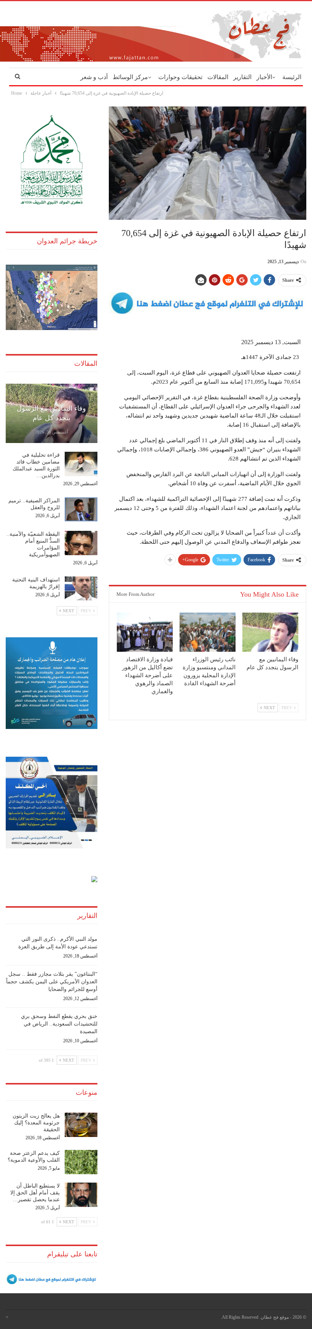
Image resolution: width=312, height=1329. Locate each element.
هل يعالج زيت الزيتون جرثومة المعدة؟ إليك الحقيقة (36, 1122)
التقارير (242, 77)
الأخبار (264, 77)
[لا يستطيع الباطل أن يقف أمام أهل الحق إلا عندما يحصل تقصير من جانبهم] (81, 1195)
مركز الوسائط (130, 77)
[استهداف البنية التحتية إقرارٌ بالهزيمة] (81, 588)
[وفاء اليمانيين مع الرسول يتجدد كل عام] (270, 632)
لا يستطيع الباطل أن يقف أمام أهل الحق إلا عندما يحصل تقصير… (35, 1192)
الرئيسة (291, 77)
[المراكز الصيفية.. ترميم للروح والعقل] (81, 509)
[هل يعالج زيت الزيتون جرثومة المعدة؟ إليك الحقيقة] (81, 1125)
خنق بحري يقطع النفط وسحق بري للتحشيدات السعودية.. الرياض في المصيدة (59, 1023)
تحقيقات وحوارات (180, 77)
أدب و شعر (94, 77)
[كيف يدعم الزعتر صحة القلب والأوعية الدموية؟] (81, 1162)
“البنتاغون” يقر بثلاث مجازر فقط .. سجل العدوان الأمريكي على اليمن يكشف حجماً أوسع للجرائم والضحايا (51, 981)
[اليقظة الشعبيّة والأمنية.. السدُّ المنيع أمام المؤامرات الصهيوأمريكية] (81, 543)
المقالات (217, 77)
